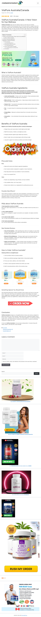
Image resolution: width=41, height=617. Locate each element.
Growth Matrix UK (7, 330)
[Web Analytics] (4, 578)
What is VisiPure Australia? (9, 37)
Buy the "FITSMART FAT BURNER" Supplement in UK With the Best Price (20, 434)
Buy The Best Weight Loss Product (20, 494)
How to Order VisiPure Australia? (10, 46)
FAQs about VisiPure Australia (10, 44)
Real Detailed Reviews (10, 45)
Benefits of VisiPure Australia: (9, 40)
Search (3, 371)
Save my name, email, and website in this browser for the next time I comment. (20, 361)
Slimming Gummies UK (8, 329)
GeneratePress (24, 615)
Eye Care (5, 327)
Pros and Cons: (7, 41)
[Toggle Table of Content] (24, 35)
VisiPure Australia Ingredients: (9, 39)
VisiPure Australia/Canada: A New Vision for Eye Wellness (14, 36)
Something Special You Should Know (12, 47)
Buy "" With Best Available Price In (20, 465)
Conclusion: (7, 48)
